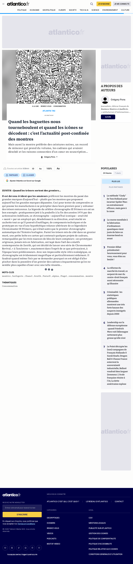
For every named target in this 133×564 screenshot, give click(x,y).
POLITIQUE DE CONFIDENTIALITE (102, 538)
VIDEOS (50, 533)
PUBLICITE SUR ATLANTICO (100, 528)
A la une (35, 106)
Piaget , (65, 276)
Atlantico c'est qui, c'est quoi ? (63, 501)
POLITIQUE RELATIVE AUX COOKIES (103, 549)
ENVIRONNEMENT (110, 10)
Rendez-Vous (46, 106)
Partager (13, 175)
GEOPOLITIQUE (49, 10)
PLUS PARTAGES (116, 187)
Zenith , (38, 276)
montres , (7, 276)
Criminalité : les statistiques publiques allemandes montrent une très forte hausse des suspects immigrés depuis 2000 (116, 303)
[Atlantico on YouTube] (39, 547)
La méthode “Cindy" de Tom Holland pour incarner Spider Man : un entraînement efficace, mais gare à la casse (117, 203)
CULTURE (125, 10)
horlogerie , (18, 276)
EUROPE (62, 10)
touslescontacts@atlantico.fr (22, 555)
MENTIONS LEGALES (97, 523)
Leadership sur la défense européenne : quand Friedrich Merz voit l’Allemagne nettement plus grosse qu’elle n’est (117, 330)
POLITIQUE (22, 10)
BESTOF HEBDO (53, 544)
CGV (90, 518)
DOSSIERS (51, 523)
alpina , (56, 276)
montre (89, 276)
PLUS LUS (116, 181)
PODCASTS (51, 538)
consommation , (77, 276)
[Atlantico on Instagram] (32, 547)
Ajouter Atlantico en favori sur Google (25, 181)
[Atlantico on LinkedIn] (25, 547)
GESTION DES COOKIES (98, 533)
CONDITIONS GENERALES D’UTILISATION (105, 554)
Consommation (59, 106)
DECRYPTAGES (53, 518)
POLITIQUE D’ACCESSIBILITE (100, 544)
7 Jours (118, 173)
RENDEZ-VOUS (53, 528)
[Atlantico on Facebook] (18, 547)
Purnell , (47, 276)
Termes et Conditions (26, 524)
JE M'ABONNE (104, 4)
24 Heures (107, 173)
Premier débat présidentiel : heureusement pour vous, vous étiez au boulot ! (117, 253)
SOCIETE (73, 10)
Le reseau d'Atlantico (97, 501)
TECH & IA (84, 10)
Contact (119, 501)
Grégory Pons (49, 157)
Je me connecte (121, 4)
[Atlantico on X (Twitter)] (12, 547)
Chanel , (29, 276)
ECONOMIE (34, 10)
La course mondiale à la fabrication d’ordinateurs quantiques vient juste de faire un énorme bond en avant (117, 229)
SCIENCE (95, 10)
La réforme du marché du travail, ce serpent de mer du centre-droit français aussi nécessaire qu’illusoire (117, 276)
